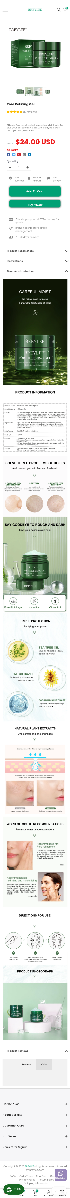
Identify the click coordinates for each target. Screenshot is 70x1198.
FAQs (13, 1176)
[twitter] (13, 154)
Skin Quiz (41, 1176)
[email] (24, 154)
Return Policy (46, 1179)
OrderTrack (26, 1176)
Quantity (12, 161)
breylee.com (36, 1170)
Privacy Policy (27, 1179)
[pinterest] (19, 154)
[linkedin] (29, 154)
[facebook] (8, 154)
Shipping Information (36, 1183)
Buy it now (35, 205)
